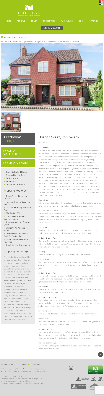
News (81, 21)
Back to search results (15, 37)
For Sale (21, 21)
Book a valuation (12, 152)
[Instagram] (71, 367)
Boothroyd (29, 10)
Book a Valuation (52, 28)
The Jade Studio (22, 369)
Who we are (67, 21)
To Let (34, 21)
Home (8, 21)
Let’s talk (94, 21)
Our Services (49, 21)
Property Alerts (7, 364)
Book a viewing (16, 163)
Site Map (23, 364)
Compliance (35, 364)
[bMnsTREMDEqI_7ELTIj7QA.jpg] (52, 77)
